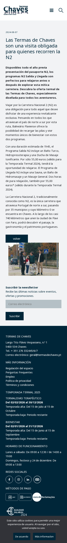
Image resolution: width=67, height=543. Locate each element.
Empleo (10, 376)
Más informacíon (44, 536)
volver (16, 238)
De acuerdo (21, 536)
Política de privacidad (18, 380)
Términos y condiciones (20, 385)
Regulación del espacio (19, 368)
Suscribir (14, 316)
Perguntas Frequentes (19, 372)
